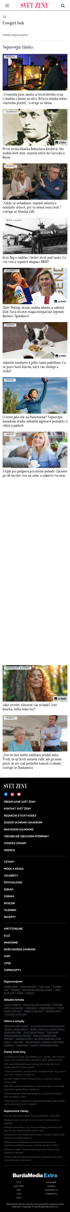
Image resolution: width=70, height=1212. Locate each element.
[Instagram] (12, 794)
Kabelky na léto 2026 (33, 1011)
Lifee (7, 963)
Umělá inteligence (47, 1008)
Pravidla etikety (11, 986)
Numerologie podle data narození (37, 990)
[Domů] (35, 5)
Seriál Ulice (31, 1008)
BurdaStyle (51, 1190)
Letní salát (18, 1042)
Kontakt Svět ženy (17, 808)
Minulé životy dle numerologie (36, 1004)
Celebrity (11, 875)
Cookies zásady (15, 843)
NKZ (19, 1190)
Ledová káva (22, 1045)
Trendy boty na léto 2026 (16, 1014)
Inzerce (9, 850)
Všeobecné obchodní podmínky (26, 836)
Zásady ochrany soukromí (23, 822)
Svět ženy (19, 1186)
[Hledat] (63, 5)
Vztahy (9, 861)
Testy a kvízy (44, 986)
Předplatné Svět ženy (20, 801)
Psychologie (13, 882)
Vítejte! (20, 993)
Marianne (11, 942)
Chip (7, 956)
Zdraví (8, 889)
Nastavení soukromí (18, 829)
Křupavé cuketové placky (16, 1029)
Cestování (15, 990)
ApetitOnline (13, 928)
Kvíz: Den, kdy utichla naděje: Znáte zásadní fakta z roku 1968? (32, 1116)
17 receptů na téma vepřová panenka (47, 1026)
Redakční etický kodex (20, 815)
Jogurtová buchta (23, 1039)
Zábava (9, 896)
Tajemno (10, 910)
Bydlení (9, 903)
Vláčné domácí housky (33, 1032)
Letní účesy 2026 (52, 1011)
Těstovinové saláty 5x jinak (16, 1026)
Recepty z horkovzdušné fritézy (44, 1045)
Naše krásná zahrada (19, 949)
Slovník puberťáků (28, 986)
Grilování (30, 993)
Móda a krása (14, 868)
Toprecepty (12, 970)
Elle (7, 935)
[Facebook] (6, 794)
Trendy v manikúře (12, 1004)
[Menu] (7, 5)
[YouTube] (19, 794)
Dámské (51, 1186)
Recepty (10, 917)
